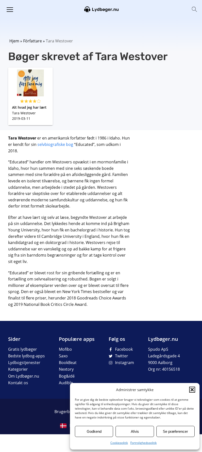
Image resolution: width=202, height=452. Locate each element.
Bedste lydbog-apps (26, 356)
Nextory (66, 369)
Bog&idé (67, 376)
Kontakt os (18, 382)
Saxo (63, 356)
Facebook (124, 349)
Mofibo (65, 349)
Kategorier (18, 369)
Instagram (124, 362)
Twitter (121, 356)
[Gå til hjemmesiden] (101, 8)
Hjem (14, 41)
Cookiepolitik (119, 443)
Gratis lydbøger (22, 349)
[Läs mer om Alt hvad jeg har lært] (30, 96)
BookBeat (68, 362)
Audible (66, 382)
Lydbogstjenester (24, 362)
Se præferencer (175, 431)
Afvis (135, 431)
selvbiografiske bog (55, 144)
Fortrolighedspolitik (143, 443)
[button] (192, 389)
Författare (32, 41)
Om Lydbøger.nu (23, 376)
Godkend (94, 431)
